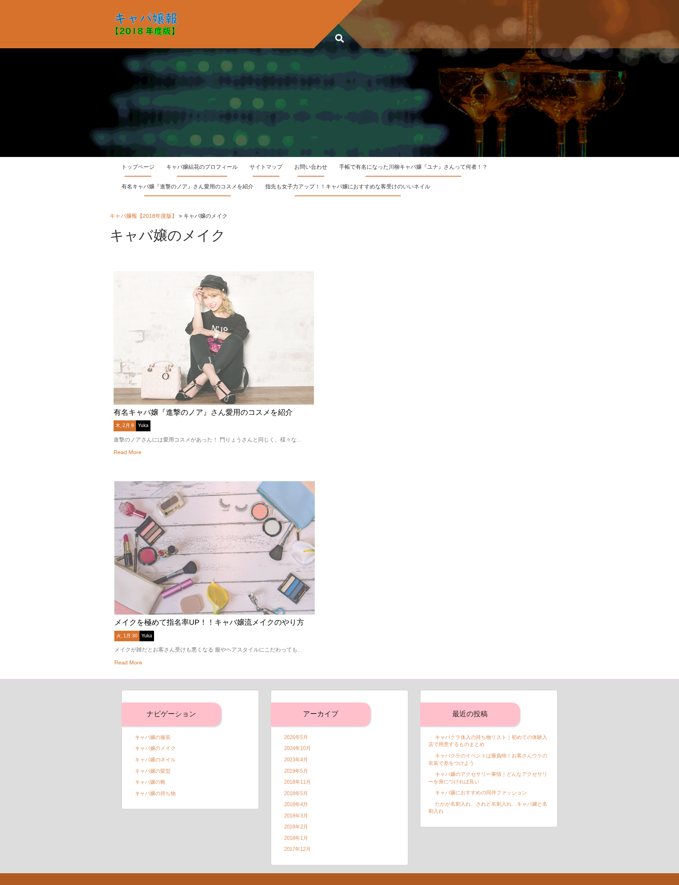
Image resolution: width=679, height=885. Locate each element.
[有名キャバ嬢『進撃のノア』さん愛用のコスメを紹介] (214, 337)
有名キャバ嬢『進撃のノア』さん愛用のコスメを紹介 (187, 186)
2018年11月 (297, 782)
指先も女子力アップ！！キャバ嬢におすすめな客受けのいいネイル (347, 186)
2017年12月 (297, 849)
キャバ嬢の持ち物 (155, 793)
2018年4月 (296, 804)
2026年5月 (296, 737)
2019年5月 (296, 771)
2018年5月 (296, 793)
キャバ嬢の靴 (150, 782)
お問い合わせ (310, 167)
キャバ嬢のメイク (155, 748)
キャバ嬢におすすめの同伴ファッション (481, 793)
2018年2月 (296, 827)
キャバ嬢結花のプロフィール (202, 167)
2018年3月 (296, 816)
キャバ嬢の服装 (153, 737)
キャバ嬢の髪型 (153, 771)
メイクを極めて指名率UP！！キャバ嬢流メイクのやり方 (209, 622)
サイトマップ (266, 167)
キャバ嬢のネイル (155, 760)
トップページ (137, 167)
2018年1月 (296, 838)
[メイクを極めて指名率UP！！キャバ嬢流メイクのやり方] (214, 547)
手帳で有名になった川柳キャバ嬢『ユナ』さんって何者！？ (413, 167)
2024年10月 (297, 748)
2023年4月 (296, 760)
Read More (127, 452)
